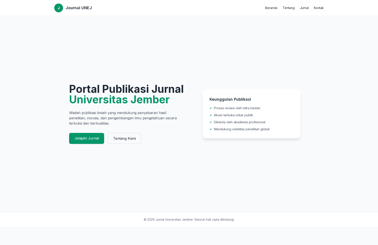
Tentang (289, 8)
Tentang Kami (124, 138)
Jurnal (304, 8)
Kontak (319, 8)
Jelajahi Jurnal (86, 138)
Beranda (271, 8)
